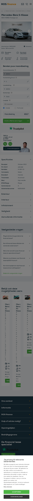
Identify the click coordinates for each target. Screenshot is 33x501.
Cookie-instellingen (16, 496)
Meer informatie (8, 486)
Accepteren (16, 492)
